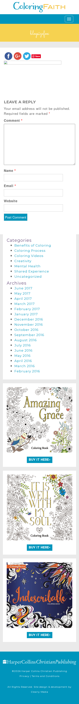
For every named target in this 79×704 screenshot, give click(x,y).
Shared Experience (31, 271)
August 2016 (25, 340)
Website (10, 201)
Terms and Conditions (45, 676)
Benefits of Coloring (32, 245)
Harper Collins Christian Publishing (44, 671)
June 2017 (23, 288)
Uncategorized (28, 276)
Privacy (24, 676)
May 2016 (22, 356)
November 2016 (28, 324)
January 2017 (26, 314)
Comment (13, 120)
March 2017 (24, 304)
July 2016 (22, 345)
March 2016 (24, 366)
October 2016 (26, 330)
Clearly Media (39, 691)
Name (10, 170)
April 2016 (23, 361)
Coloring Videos (29, 256)
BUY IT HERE (39, 459)
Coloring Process (30, 251)
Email (10, 185)
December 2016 (28, 319)
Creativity (22, 261)
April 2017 (23, 299)
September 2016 (29, 335)
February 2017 (27, 309)
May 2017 (22, 293)
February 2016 (27, 371)
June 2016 (23, 350)
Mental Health (27, 266)
